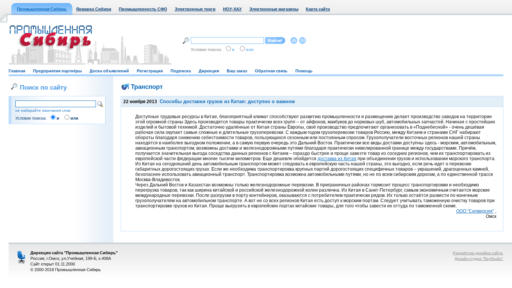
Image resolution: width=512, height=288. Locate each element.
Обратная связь (271, 71)
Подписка (181, 71)
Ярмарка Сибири (93, 9)
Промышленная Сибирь (42, 9)
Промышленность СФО (143, 9)
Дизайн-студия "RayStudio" (479, 258)
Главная (17, 71)
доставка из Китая (336, 158)
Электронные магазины (273, 9)
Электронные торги (195, 9)
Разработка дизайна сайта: (478, 253)
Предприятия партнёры (57, 71)
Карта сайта (318, 9)
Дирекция (209, 71)
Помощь (304, 71)
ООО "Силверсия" (475, 211)
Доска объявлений (109, 71)
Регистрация (150, 71)
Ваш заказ (237, 71)
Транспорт (147, 86)
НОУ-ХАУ (232, 9)
